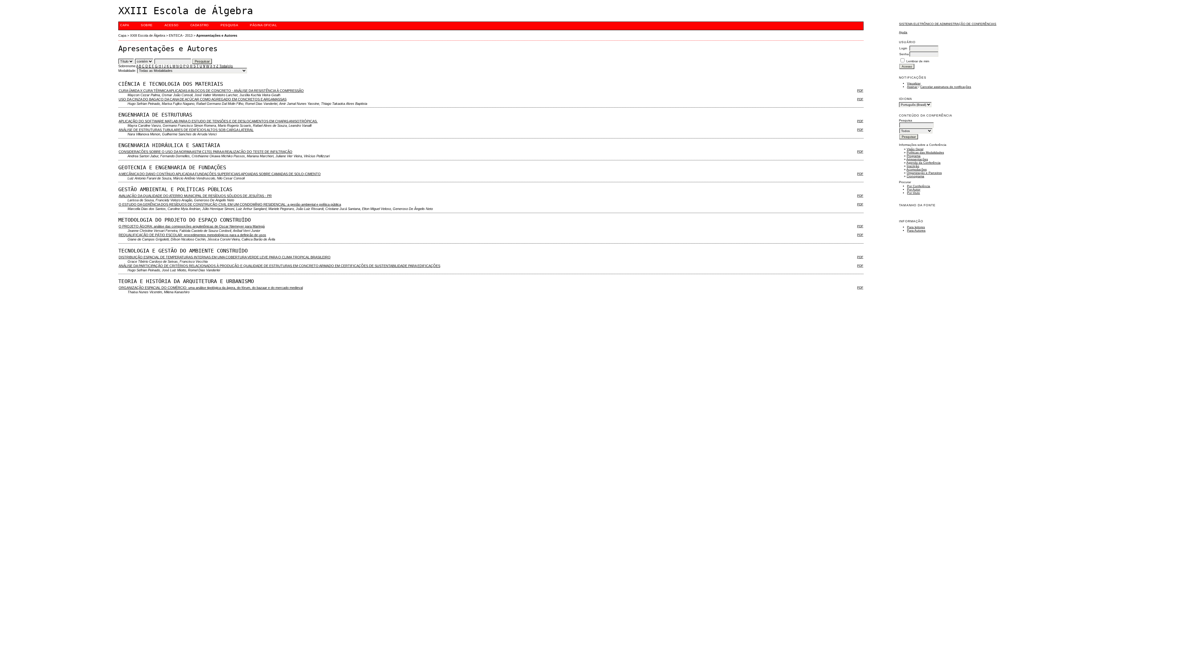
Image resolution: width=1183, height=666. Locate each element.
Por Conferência (918, 186)
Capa (124, 25)
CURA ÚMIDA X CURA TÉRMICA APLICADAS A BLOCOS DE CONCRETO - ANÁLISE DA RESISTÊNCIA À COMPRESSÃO (211, 90)
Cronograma (915, 176)
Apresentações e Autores (216, 35)
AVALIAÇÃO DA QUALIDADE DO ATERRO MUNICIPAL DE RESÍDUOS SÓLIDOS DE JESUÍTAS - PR (195, 196)
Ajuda (903, 32)
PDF (860, 90)
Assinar (912, 86)
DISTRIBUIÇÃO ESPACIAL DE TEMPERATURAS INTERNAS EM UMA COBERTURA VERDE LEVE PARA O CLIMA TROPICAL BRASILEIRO (225, 257)
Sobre (147, 25)
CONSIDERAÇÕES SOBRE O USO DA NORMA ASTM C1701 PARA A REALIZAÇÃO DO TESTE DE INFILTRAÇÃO (205, 152)
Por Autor (913, 189)
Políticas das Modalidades (925, 152)
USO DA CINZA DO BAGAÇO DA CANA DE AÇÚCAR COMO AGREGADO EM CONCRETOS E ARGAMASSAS (203, 99)
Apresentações (917, 159)
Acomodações (916, 169)
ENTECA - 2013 (181, 35)
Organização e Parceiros (924, 173)
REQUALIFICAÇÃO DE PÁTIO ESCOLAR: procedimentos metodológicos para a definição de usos (192, 235)
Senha (904, 54)
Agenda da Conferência (923, 162)
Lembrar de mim (917, 61)
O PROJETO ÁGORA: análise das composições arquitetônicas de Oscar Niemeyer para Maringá (192, 226)
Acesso (172, 25)
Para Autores (916, 230)
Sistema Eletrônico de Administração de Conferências (947, 24)
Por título (913, 193)
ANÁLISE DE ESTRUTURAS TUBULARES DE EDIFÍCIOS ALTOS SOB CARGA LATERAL (186, 130)
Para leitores (916, 227)
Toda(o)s (226, 66)
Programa (914, 156)
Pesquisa (229, 25)
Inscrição (913, 166)
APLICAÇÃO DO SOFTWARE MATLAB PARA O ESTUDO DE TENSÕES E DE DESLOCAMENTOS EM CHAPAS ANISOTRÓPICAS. (218, 121)
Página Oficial (263, 25)
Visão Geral (915, 149)
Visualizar (914, 83)
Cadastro (199, 25)
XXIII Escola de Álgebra (147, 35)
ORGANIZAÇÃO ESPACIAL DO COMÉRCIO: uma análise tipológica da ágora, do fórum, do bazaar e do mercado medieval (211, 288)
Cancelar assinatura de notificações (945, 86)
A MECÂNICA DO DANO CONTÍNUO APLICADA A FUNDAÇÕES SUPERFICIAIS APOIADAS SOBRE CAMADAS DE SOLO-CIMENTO (220, 174)
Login (903, 48)
